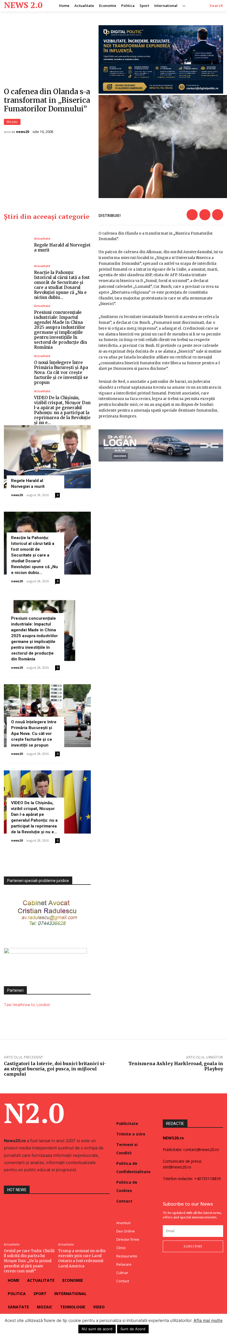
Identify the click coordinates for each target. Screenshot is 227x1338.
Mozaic (12, 121)
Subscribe (193, 1246)
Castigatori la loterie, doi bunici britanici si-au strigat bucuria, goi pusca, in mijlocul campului (55, 1069)
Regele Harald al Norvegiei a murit (62, 247)
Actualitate (42, 238)
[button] (216, 5)
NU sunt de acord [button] (97, 1329)
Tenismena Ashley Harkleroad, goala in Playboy (175, 1066)
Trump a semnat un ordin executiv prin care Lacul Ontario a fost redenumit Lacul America (81, 1258)
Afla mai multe (208, 1320)
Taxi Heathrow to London (27, 1004)
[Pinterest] (217, 214)
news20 (22, 132)
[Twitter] (204, 214)
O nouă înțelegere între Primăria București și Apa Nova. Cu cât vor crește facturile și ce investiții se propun (61, 372)
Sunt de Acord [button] (132, 1329)
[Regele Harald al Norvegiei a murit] (17, 244)
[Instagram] (175, 1263)
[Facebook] (192, 214)
